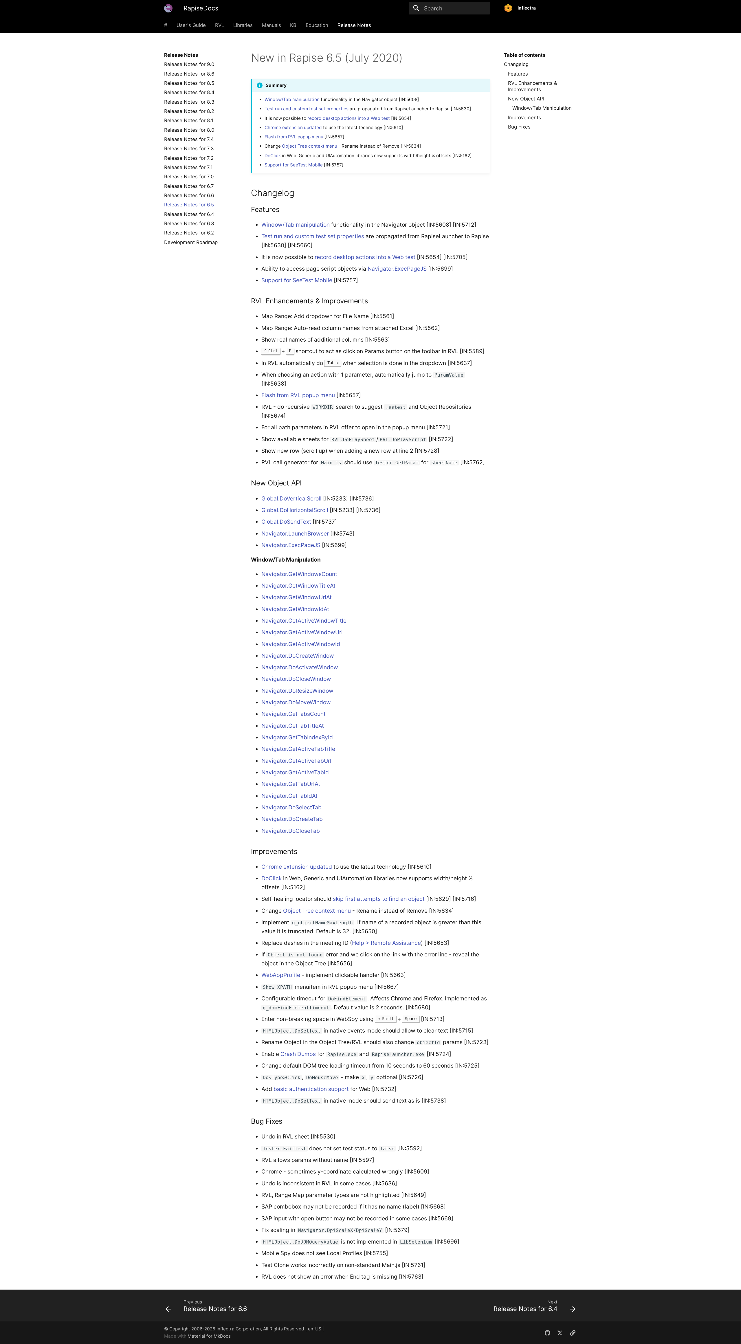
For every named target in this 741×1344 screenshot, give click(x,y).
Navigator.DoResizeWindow (297, 690)
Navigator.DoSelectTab (291, 807)
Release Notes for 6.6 (189, 195)
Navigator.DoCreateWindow (297, 655)
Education (317, 25)
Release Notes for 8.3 (189, 102)
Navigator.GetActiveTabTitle (298, 748)
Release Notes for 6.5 (189, 205)
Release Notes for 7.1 (188, 167)
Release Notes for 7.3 (189, 148)
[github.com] (547, 1332)
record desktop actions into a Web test (348, 118)
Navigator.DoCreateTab (292, 818)
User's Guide (191, 25)
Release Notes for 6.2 (189, 233)
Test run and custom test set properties (307, 108)
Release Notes (354, 25)
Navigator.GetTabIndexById (297, 737)
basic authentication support (311, 1089)
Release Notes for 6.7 (189, 186)
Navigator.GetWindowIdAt (295, 609)
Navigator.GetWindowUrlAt (296, 597)
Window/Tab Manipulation (542, 108)
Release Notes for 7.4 (189, 139)
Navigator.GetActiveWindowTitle (303, 620)
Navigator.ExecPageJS (397, 268)
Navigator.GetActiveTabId (295, 772)
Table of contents (524, 55)
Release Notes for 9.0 (189, 64)
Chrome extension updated (293, 127)
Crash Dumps (298, 1053)
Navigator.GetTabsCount (293, 713)
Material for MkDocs (209, 1336)
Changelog (516, 64)
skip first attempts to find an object (379, 898)
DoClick (273, 155)
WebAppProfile (280, 974)
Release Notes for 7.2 (189, 158)
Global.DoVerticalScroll (291, 498)
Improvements (524, 117)
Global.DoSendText (286, 521)
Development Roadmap (191, 242)
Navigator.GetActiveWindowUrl (302, 632)
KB (293, 25)
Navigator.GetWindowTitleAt (298, 585)
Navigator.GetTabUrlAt (290, 783)
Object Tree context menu (309, 146)
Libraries (243, 25)
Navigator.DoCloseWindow (296, 678)
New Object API (526, 99)
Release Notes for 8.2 (189, 111)
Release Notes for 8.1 (188, 120)
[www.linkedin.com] (572, 1332)
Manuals (271, 25)
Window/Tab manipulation (292, 99)
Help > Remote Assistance (386, 942)
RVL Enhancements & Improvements (532, 86)
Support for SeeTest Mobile (294, 165)
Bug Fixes (519, 127)
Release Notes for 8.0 (189, 130)
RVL (219, 25)
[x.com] (560, 1332)
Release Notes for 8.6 (189, 74)
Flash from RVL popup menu (294, 137)
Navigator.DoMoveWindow (296, 702)
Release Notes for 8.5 (189, 83)
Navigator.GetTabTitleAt (292, 725)
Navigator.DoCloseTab (290, 830)
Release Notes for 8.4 (189, 92)
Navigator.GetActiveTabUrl (296, 760)
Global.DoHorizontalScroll (294, 510)
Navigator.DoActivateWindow (299, 667)
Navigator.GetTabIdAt (289, 795)
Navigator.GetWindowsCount (299, 574)
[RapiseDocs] (168, 8)
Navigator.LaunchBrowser (295, 533)
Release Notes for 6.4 (189, 214)
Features (518, 74)
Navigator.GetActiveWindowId (300, 644)
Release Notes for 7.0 (189, 176)
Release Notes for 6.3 (189, 223)
